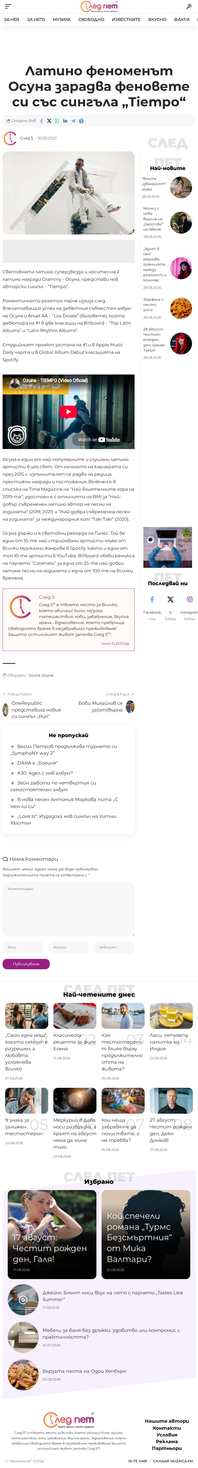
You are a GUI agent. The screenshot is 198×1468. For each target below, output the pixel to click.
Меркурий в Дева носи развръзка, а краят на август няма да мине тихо (74, 1133)
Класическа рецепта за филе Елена (74, 1042)
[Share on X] (49, 121)
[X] (170, 606)
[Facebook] (152, 606)
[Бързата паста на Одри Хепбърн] (23, 1374)
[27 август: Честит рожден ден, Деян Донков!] (171, 1101)
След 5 (26, 138)
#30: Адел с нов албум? (45, 773)
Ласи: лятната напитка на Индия (169, 1042)
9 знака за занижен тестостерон (24, 1126)
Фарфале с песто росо (153, 304)
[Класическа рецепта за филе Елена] (74, 1016)
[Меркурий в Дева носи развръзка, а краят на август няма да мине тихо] (74, 1101)
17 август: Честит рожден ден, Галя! (50, 1248)
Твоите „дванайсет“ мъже (154, 184)
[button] (9, 6)
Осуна (47, 675)
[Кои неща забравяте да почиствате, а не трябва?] (123, 1101)
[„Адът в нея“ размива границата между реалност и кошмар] (181, 268)
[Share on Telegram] (73, 121)
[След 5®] (99, 6)
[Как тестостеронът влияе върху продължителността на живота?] (123, 1016)
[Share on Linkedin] (65, 121)
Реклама (167, 1441)
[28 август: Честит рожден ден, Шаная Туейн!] (181, 344)
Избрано (99, 1182)
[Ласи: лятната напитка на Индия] (171, 1016)
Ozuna (34, 675)
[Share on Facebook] (41, 121)
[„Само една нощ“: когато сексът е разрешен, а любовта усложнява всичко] (26, 1016)
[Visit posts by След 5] (10, 138)
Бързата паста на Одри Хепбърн (84, 1371)
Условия (166, 1435)
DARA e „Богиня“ (37, 763)
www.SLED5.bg (115, 643)
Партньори (167, 1448)
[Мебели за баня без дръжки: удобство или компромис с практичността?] (23, 1337)
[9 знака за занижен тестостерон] (26, 1101)
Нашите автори (167, 1421)
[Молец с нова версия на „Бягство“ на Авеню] (181, 223)
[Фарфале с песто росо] (181, 308)
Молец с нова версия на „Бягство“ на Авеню (153, 219)
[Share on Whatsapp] (57, 121)
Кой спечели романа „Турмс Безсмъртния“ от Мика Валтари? (139, 1237)
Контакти (167, 1428)
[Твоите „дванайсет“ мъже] (181, 188)
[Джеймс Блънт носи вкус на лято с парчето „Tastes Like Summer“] (23, 1299)
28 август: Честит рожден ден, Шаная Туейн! (154, 340)
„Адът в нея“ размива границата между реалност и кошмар (154, 264)
